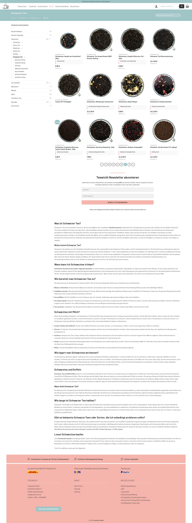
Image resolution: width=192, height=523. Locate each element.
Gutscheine (43, 6)
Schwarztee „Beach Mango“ (128, 102)
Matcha (13, 90)
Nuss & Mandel (19, 71)
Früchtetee (16, 42)
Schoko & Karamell (20, 74)
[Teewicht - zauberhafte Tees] (8, 6)
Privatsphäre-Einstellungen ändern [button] (133, 497)
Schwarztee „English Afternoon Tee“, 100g (131, 57)
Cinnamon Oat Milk (92, 429)
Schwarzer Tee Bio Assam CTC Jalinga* (163, 147)
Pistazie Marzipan (105, 429)
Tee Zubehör (15, 83)
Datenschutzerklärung (138, 209)
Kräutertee (16, 48)
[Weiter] (133, 164)
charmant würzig (20, 63)
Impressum (125, 492)
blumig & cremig (20, 60)
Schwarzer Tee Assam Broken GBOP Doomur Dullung (99, 57)
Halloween (14, 87)
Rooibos (15, 54)
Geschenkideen (62, 6)
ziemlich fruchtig (20, 77)
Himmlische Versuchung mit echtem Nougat (69, 429)
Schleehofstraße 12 (35, 489)
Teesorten (22, 6)
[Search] (181, 6)
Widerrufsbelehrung (128, 486)
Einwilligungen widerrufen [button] (130, 503)
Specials (14, 102)
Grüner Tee (16, 45)
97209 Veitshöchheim (35, 492)
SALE (51, 6)
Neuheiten (74, 6)
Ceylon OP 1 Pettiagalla (63, 102)
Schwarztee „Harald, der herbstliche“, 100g (68, 57)
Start (13, 18)
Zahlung (77, 492)
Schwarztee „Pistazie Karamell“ (161, 102)
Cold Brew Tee (16, 98)
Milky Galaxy (118, 429)
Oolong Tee (16, 51)
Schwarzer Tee (35, 18)
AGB (122, 489)
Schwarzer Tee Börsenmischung (161, 56)
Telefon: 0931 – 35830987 (37, 497)
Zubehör (32, 6)
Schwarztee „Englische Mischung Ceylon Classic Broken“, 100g (66, 148)
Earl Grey (17, 65)
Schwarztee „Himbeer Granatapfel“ (131, 147)
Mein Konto (78, 486)
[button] (156, 6)
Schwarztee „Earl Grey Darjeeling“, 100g (100, 147)
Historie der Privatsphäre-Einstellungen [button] (135, 500)
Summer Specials (17, 35)
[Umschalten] (50, 39)
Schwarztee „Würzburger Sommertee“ (100, 102)
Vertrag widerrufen (48, 509)
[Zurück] (102, 164)
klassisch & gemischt (21, 68)
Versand (77, 489)
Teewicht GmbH (34, 486)
